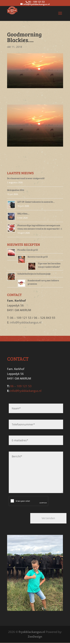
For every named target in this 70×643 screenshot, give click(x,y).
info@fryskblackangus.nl (25, 322)
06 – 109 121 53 (21, 386)
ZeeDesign (35, 636)
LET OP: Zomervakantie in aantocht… (36, 201)
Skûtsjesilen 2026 (15, 189)
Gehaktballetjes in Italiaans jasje (34, 273)
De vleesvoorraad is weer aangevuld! (26, 178)
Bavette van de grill (38, 256)
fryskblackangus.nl (32, 632)
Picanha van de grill (27, 249)
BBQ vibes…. (23, 213)
